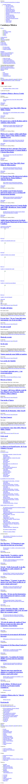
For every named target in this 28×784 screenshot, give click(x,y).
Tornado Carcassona (10, 6)
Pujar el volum (21, 314)
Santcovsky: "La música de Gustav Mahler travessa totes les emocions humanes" (12, 658)
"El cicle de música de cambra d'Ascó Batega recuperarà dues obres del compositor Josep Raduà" (13, 623)
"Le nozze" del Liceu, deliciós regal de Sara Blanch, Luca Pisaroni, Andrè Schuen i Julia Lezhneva (13, 391)
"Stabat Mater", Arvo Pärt (8, 518)
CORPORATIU (4, 37)
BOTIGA (9, 80)
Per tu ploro (5, 462)
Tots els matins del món (8, 709)
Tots (1, 302)
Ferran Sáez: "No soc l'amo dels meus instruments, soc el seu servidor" (13, 319)
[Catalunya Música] (7, 66)
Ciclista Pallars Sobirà (10, 16)
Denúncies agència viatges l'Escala (13, 12)
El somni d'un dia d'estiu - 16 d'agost (10, 493)
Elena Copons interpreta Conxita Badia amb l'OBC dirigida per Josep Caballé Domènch (14, 207)
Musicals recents (6, 337)
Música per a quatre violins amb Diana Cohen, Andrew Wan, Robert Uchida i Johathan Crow (14, 135)
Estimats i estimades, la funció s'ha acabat (11, 457)
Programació (12, 67)
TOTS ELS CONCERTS (6, 226)
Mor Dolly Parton (9, 5)
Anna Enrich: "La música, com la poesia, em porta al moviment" (12, 556)
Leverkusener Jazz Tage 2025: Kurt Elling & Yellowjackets (12, 164)
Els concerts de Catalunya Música (10, 716)
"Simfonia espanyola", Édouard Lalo (10, 527)
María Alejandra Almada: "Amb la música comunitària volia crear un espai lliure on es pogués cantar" (14, 610)
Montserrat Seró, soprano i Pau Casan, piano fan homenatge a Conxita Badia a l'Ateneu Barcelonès (14, 150)
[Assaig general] (6, 710)
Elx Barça (8, 19)
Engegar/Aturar (10, 314)
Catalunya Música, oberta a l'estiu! (12, 93)
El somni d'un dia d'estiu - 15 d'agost (10, 498)
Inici (4, 72)
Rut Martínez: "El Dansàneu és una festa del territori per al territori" (12, 544)
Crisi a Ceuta (8, 7)
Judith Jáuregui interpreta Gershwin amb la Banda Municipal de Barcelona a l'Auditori (14, 222)
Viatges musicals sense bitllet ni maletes (14, 354)
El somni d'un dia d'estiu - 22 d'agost (10, 489)
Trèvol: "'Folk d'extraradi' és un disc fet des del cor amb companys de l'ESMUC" (13, 568)
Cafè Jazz (5, 721)
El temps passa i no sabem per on (10, 467)
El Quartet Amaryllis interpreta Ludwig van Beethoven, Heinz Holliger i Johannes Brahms (14, 177)
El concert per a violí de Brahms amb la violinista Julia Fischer (14, 121)
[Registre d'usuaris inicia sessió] (7, 40)
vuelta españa (8, 21)
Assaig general (6, 711)
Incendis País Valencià (10, 10)
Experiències (6, 67)
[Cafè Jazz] (5, 720)
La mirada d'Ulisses (7, 471)
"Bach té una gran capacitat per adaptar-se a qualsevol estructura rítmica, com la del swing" (12, 672)
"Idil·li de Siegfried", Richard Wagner (11, 522)
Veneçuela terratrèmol (10, 11)
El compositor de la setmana (9, 714)
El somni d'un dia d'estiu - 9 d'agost (10, 503)
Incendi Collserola (7, 4)
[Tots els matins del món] (11, 708)
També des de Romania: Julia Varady (13, 410)
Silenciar (16, 314)
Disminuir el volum (4, 315)
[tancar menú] (2, 70)
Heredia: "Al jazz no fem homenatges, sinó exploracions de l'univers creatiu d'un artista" (13, 595)
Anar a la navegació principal (7, 2)
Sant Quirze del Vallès (10, 17)
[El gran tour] (6, 717)
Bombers (7, 13)
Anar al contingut (16, 2)
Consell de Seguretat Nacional (12, 18)
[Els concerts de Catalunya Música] (10, 715)
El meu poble (6, 476)
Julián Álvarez (9, 20)
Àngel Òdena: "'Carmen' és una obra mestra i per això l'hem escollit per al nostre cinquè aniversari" (13, 582)
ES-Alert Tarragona (10, 14)
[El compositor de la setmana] (9, 713)
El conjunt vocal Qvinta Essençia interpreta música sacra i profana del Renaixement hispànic (13, 192)
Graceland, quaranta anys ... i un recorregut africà (11, 372)
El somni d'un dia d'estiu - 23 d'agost (10, 484)
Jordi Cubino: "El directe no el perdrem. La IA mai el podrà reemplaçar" (11, 685)
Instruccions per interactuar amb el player (17, 315)
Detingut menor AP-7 (10, 9)
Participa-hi (5, 702)
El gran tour (5, 718)
